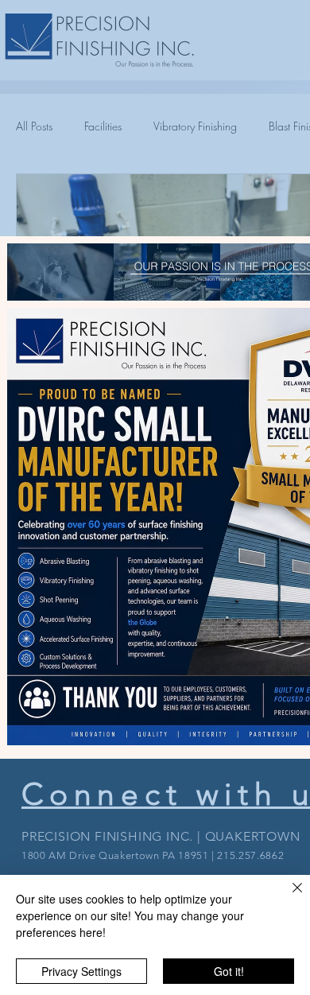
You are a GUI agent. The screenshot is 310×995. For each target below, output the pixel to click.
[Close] (288, 897)
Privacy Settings (81, 971)
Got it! (229, 971)
